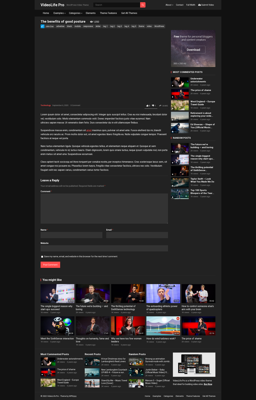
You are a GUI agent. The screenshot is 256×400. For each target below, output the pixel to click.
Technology (46, 105)
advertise (60, 26)
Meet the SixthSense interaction (57, 338)
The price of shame (201, 90)
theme (141, 26)
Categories (74, 13)
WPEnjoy (72, 396)
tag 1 (105, 26)
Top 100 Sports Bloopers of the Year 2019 (201, 192)
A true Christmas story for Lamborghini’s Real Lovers (113, 360)
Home (46, 13)
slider (98, 26)
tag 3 (119, 26)
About (168, 5)
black (69, 26)
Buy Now (208, 384)
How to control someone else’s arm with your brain (198, 308)
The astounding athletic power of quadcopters (161, 308)
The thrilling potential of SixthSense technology (202, 169)
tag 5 (134, 26)
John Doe (49, 26)
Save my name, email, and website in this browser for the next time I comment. (81, 256)
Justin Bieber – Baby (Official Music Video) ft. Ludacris (156, 371)
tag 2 (112, 26)
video (149, 26)
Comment (46, 191)
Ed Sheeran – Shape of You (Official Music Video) (203, 126)
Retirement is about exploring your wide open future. (201, 115)
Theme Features (108, 13)
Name (44, 230)
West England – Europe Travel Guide (203, 103)
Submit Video (207, 5)
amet (89, 130)
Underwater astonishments (198, 80)
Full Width (190, 5)
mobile (78, 26)
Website (44, 243)
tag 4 (127, 26)
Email (109, 230)
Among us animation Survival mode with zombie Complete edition (158, 360)
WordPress (159, 26)
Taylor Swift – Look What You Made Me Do (202, 180)
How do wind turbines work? (161, 338)
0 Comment (75, 105)
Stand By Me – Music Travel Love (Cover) (114, 381)
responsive (88, 26)
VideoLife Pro (52, 5)
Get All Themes (129, 13)
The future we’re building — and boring (202, 146)
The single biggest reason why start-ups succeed (202, 157)
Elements (91, 13)
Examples (58, 13)
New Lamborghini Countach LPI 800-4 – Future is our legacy (114, 371)
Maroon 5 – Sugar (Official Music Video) (157, 381)
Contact (179, 5)
